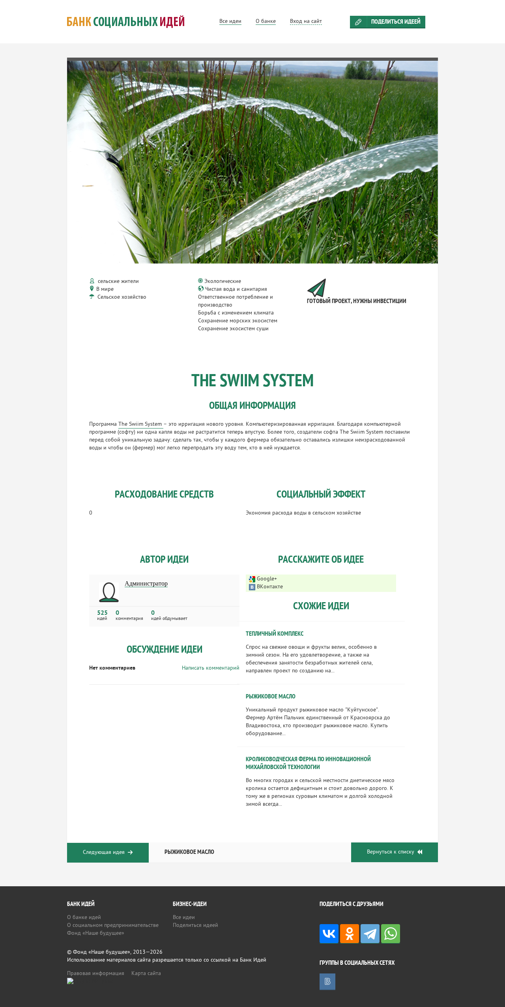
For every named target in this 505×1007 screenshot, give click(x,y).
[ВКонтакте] (329, 933)
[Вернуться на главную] (135, 21)
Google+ (267, 579)
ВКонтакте (270, 587)
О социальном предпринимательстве (113, 925)
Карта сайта (146, 973)
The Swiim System (140, 424)
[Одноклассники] (349, 933)
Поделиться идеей (396, 22)
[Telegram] (370, 933)
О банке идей (84, 917)
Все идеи (184, 917)
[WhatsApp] (390, 933)
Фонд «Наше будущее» (95, 933)
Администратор (146, 583)
